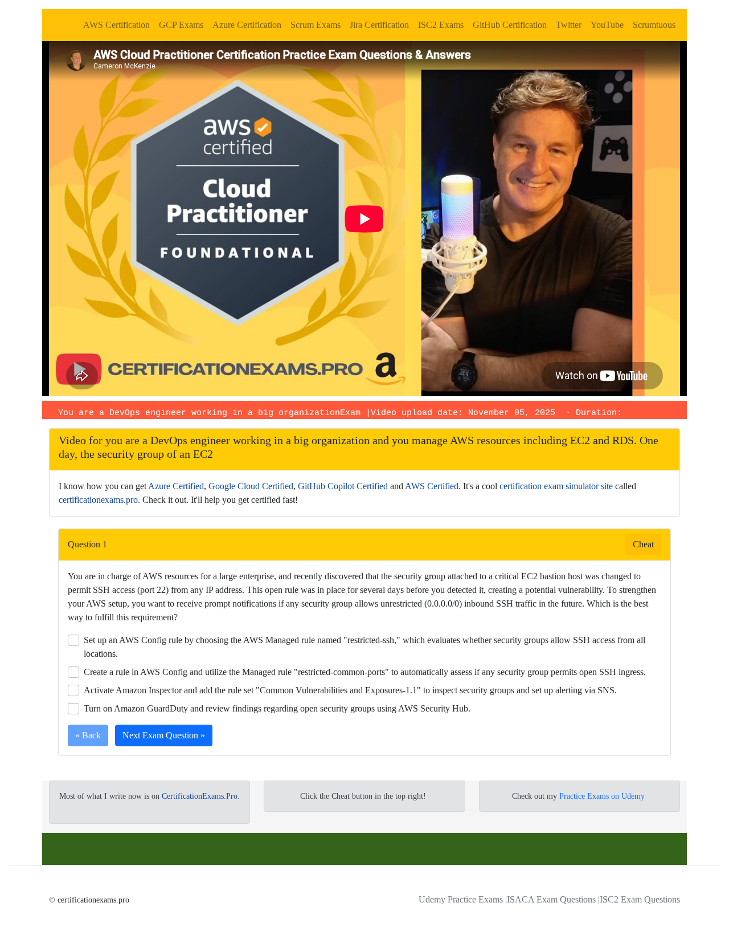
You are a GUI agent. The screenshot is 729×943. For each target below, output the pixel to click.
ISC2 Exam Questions (640, 899)
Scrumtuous (654, 25)
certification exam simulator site (556, 486)
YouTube (607, 25)
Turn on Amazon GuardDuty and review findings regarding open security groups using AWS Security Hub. (277, 708)
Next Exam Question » (163, 735)
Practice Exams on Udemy (602, 796)
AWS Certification (116, 25)
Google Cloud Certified (250, 486)
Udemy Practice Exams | (463, 899)
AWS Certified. (433, 486)
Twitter (568, 25)
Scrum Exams (315, 25)
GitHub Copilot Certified (343, 486)
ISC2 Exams (441, 25)
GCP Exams (181, 25)
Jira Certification (379, 25)
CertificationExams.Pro (199, 796)
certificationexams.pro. (99, 500)
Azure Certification (246, 25)
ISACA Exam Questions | (553, 899)
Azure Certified (176, 486)
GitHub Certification (510, 25)
